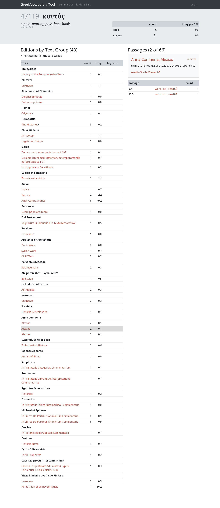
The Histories (29, 124)
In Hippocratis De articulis (37, 167)
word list (160, 89)
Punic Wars (28, 245)
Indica (25, 189)
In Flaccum (27, 135)
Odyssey (26, 113)
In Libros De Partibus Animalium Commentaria (49, 416)
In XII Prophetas (31, 455)
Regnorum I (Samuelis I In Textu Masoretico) (48, 223)
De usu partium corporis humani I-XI (43, 152)
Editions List (83, 4)
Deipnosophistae (31, 96)
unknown (27, 85)
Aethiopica (27, 289)
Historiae (27, 394)
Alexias (25, 323)
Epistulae (27, 278)
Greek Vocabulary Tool (38, 4)
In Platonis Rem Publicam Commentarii (45, 432)
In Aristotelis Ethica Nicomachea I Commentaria (50, 405)
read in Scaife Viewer (144, 72)
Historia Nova (29, 444)
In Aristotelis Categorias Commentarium (45, 367)
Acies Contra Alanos (33, 200)
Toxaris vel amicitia (33, 178)
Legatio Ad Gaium (32, 141)
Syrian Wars (28, 251)
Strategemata (29, 267)
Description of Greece (34, 212)
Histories (27, 234)
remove (191, 59)
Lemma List (66, 4)
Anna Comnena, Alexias (152, 59)
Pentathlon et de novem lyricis (39, 486)
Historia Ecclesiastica (34, 312)
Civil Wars (27, 256)
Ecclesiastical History (34, 345)
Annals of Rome (30, 356)
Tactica (25, 195)
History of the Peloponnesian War (41, 74)
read (171, 89)
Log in (194, 4)
